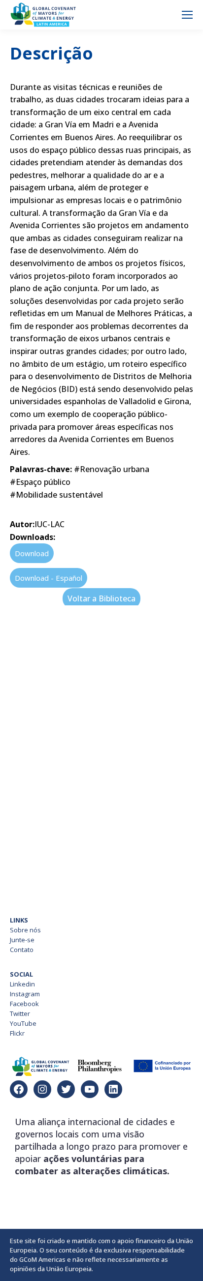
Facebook (24, 1003)
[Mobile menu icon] (187, 15)
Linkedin (22, 984)
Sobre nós (25, 929)
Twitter (20, 1013)
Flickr (17, 1033)
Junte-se (22, 939)
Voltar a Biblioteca (101, 598)
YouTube (23, 1023)
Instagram (25, 993)
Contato (22, 949)
